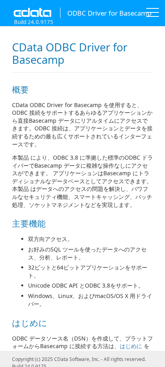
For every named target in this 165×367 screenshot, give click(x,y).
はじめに (131, 346)
